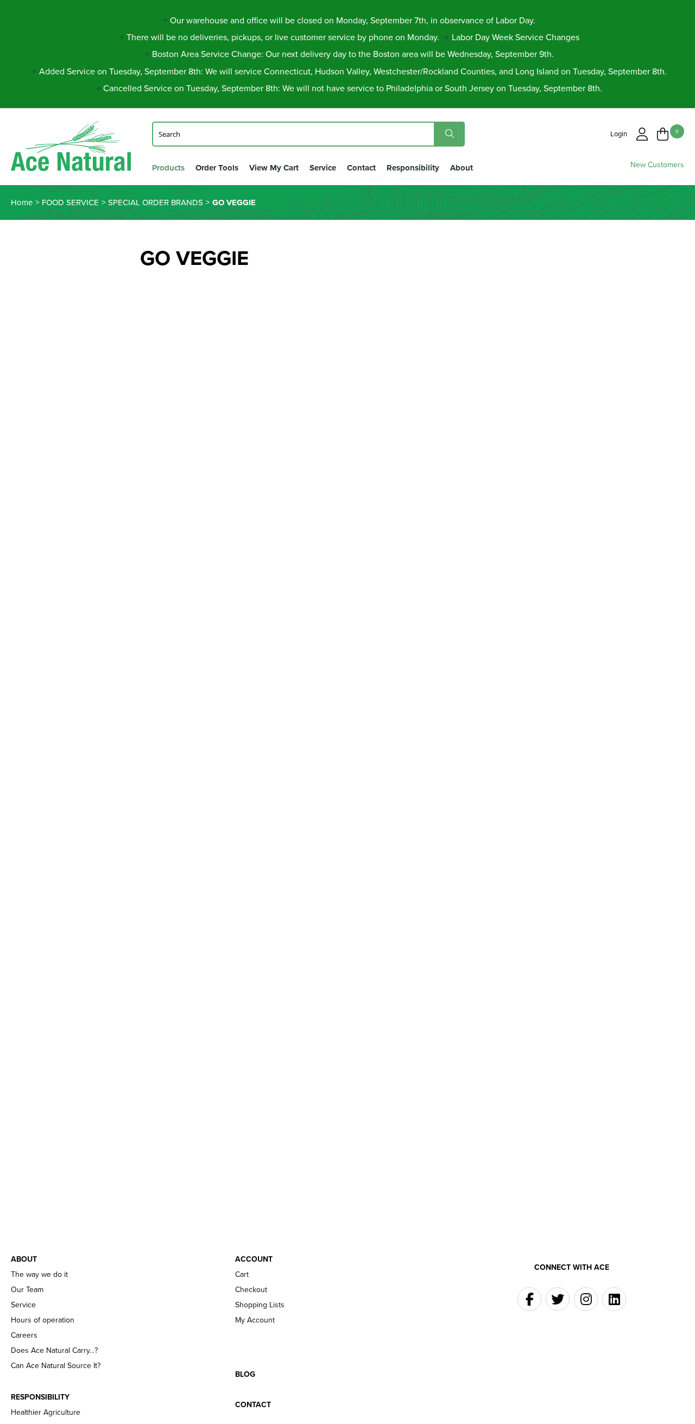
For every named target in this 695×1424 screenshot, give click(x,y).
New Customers (657, 164)
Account (254, 1259)
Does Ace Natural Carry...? (54, 1351)
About (461, 168)
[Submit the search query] (449, 134)
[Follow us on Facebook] (529, 1299)
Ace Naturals (71, 148)
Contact (361, 168)
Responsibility (413, 168)
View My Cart (274, 168)
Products (168, 168)
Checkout (251, 1290)
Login (618, 134)
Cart (242, 1275)
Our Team (27, 1290)
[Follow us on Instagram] (586, 1299)
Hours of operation (42, 1320)
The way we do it (39, 1275)
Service (322, 168)
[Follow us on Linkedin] (614, 1299)
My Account (255, 1320)
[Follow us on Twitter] (558, 1299)
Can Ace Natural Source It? (55, 1366)
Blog (245, 1374)
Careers (24, 1335)
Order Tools (216, 168)
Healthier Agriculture (45, 1412)
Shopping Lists (260, 1305)
